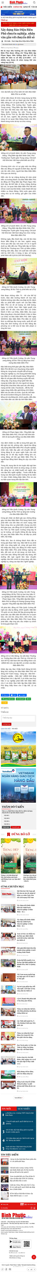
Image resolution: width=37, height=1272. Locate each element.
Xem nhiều (24, 1108)
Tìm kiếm (5, 1208)
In (29, 699)
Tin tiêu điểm (9, 1154)
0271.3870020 (21, 1252)
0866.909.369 (13, 1252)
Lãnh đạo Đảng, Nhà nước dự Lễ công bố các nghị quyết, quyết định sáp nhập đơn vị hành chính (22, 1187)
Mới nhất (15, 729)
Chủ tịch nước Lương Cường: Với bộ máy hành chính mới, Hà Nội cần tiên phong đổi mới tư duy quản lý (22, 1170)
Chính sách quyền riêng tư (17, 1256)
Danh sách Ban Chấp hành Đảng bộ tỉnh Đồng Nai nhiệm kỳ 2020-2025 (17, 1148)
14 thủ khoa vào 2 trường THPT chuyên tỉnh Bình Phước (18, 1114)
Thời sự (4, 20)
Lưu (5, 702)
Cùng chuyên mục (12, 886)
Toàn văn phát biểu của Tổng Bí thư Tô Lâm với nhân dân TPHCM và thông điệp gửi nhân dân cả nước (22, 1178)
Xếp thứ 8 (6, 818)
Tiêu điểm (7, 7)
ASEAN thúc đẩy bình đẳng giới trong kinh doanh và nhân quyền (17, 1131)
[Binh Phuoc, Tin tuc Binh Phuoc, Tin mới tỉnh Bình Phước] (19, 2)
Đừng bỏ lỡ (20, 834)
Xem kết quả (15, 827)
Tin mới (6, 1108)
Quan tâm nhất (6, 729)
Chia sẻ (5, 695)
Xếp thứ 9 (6, 821)
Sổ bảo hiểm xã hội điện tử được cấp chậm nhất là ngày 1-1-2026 (21, 1194)
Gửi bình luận (6, 724)
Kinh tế (26, 7)
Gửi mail (21, 699)
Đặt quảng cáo (31, 1204)
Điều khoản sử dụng (15, 1258)
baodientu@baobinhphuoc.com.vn (13, 1230)
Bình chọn (6, 827)
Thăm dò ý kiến (13, 806)
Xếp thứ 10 (7, 824)
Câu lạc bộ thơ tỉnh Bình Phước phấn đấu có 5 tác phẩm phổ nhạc (23, 1160)
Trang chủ (5, 1204)
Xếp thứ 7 (6, 815)
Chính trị (17, 7)
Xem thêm (18, 1098)
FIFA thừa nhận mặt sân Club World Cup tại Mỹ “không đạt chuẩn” (18, 1139)
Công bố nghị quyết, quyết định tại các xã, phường (17, 1122)
